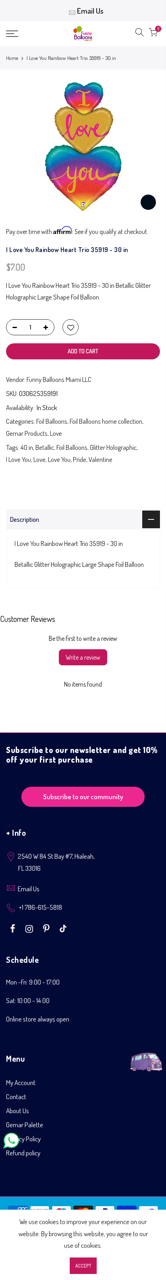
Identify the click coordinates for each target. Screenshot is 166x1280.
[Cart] (153, 34)
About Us (17, 1110)
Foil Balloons (51, 421)
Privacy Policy (23, 1138)
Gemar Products (27, 433)
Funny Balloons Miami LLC (59, 379)
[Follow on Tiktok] (63, 928)
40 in (27, 447)
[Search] (139, 34)
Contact (16, 1096)
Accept (83, 1266)
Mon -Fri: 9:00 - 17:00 (33, 982)
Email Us (90, 11)
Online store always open (37, 1019)
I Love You (18, 459)
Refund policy (23, 1153)
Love (56, 433)
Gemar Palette (24, 1124)
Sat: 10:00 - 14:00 (28, 1000)
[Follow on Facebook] (13, 928)
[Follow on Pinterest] (47, 928)
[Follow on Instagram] (30, 928)
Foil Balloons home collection (106, 421)
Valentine (100, 459)
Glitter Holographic (113, 447)
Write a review (83, 657)
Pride (79, 459)
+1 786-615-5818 (40, 907)
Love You (59, 459)
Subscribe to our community (83, 796)
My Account (20, 1082)
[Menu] (23, 34)
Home (12, 58)
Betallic (44, 447)
